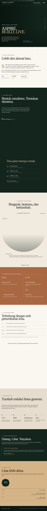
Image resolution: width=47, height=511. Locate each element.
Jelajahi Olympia (26, 41)
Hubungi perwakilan (8, 453)
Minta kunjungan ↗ (37, 2)
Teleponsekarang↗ (5, 482)
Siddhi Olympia (8, 3)
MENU (44, 2)
